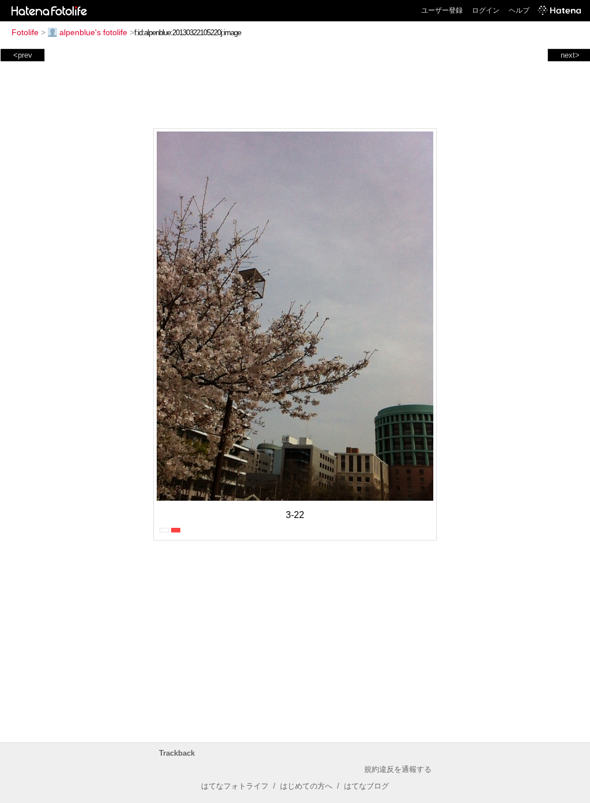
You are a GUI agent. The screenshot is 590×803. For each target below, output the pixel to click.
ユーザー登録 (442, 10)
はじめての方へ (306, 786)
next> (570, 55)
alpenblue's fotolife (93, 32)
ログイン (486, 10)
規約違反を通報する (398, 769)
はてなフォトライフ (234, 786)
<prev (22, 55)
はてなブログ (366, 786)
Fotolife (25, 32)
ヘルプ (519, 10)
